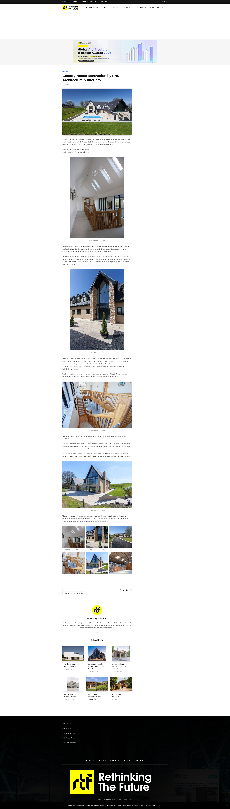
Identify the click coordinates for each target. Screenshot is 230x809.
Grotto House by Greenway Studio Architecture (94, 696)
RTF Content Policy (68, 733)
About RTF (65, 723)
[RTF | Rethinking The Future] (71, 7)
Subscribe (104, 1)
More (159, 7)
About (75, 1)
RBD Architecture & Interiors (74, 593)
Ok (159, 805)
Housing (65, 71)
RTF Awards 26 (91, 7)
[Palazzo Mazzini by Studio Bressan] (73, 684)
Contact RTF (66, 728)
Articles (105, 7)
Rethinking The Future (97, 618)
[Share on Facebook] (120, 590)
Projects (140, 7)
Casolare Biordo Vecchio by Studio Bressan (119, 666)
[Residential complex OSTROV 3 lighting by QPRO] (97, 653)
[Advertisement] (115, 25)
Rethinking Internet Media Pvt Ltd (111, 799)
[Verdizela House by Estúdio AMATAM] (73, 653)
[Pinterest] (130, 590)
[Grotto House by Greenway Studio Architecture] (97, 684)
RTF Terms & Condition (69, 743)
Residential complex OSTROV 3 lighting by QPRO (96, 666)
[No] (228, 806)
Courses (116, 7)
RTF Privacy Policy (68, 738)
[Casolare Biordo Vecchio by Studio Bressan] (121, 653)
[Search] (167, 8)
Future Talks (128, 7)
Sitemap (129, 799)
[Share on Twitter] (123, 590)
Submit (151, 7)
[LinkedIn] (127, 590)
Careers (65, 1)
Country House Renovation (73, 590)
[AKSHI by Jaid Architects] (121, 684)
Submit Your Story (88, 1)
